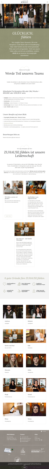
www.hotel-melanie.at (26, 439)
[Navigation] (47, 2)
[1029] (9, 450)
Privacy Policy (37, 438)
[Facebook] (39, 440)
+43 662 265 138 (25, 437)
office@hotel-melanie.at (26, 438)
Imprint (36, 437)
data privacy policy (27, 464)
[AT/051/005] (23, 450)
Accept (24, 467)
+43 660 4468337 (25, 441)
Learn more (8, 216)
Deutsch (44, 431)
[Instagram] (41, 440)
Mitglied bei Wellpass (8, 123)
